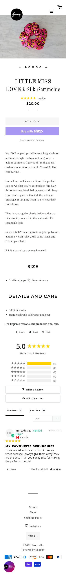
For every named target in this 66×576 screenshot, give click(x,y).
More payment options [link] (32, 140)
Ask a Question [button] (34, 398)
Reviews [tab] (12, 410)
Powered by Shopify (33, 549)
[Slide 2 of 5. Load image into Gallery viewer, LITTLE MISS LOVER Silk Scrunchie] (29, 67)
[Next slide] (46, 67)
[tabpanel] (33, 36)
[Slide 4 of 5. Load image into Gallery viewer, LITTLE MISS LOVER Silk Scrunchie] (36, 67)
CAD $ (31, 536)
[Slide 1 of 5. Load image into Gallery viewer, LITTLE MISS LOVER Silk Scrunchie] (25, 67)
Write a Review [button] (34, 389)
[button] (52, 469)
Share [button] (13, 469)
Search (33, 507)
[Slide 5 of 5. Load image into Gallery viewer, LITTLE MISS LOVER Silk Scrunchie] (40, 67)
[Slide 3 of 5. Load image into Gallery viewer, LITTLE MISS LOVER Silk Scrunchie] (33, 67)
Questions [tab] (35, 410)
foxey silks (37, 545)
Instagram (35, 526)
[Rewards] (9, 566)
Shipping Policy (33, 517)
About (33, 512)
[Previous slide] (20, 67)
